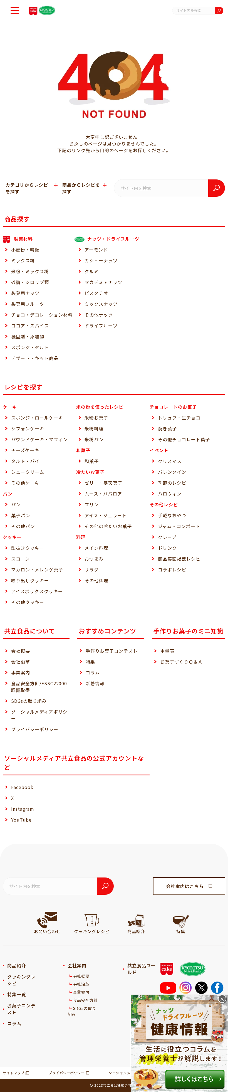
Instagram (22, 808)
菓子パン (20, 515)
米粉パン (94, 439)
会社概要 (20, 650)
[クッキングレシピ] (92, 920)
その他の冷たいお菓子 (108, 526)
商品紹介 (16, 965)
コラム (93, 672)
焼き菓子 (167, 428)
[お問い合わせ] (47, 920)
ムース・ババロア (103, 493)
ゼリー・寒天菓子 (103, 482)
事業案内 (20, 672)
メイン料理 (96, 547)
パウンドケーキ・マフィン (39, 439)
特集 (90, 661)
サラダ (92, 569)
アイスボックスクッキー (37, 591)
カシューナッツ (101, 260)
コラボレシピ (172, 569)
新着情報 (95, 683)
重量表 (167, 650)
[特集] (181, 920)
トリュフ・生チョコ (179, 417)
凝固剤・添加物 (27, 336)
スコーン (20, 558)
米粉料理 (94, 428)
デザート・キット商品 (34, 358)
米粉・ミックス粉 (30, 271)
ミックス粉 (23, 260)
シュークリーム (27, 472)
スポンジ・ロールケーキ (37, 417)
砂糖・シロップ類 (30, 282)
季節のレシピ (172, 482)
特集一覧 (16, 994)
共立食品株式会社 (117, 1085)
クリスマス (170, 461)
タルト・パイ (25, 461)
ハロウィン (170, 493)
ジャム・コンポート (179, 526)
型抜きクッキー (27, 547)
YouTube (21, 819)
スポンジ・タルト (30, 347)
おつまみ (94, 558)
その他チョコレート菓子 (184, 439)
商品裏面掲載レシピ (179, 558)
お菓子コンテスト (21, 1008)
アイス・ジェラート (106, 515)
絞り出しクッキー (30, 580)
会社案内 (77, 965)
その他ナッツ (99, 314)
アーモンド (96, 249)
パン (16, 504)
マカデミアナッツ (103, 282)
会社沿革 (20, 661)
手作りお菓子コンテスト (112, 650)
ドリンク (167, 547)
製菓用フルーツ (27, 303)
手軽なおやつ (172, 515)
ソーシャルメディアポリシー (39, 715)
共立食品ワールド (141, 968)
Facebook (22, 787)
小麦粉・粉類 (25, 249)
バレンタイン (172, 472)
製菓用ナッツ (25, 293)
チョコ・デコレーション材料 (41, 314)
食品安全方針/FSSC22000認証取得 (39, 686)
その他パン (23, 526)
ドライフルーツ (101, 325)
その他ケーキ (25, 482)
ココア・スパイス (30, 325)
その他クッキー (27, 602)
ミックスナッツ (101, 303)
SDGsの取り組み (29, 700)
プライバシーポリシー (34, 729)
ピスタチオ (96, 293)
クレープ (167, 537)
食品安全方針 (85, 1000)
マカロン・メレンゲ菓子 (37, 569)
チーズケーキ (25, 450)
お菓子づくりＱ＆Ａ (181, 661)
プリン (92, 504)
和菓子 (92, 461)
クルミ (92, 271)
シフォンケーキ (27, 428)
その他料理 (96, 580)
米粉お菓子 (96, 417)
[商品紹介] (136, 920)
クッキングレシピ (21, 980)
